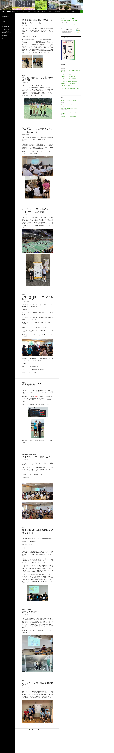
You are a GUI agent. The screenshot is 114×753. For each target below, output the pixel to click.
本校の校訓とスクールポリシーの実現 (70, 66)
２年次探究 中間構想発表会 (36, 457)
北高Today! (19, 11)
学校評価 (3, 18)
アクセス (3, 21)
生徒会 (27, 127)
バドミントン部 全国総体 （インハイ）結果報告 (38, 210)
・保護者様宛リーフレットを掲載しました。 (70, 76)
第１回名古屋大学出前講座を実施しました (37, 531)
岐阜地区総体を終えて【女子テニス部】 (37, 78)
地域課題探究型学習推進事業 (27, 454)
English (77, 11)
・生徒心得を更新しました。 (67, 74)
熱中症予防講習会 (31, 612)
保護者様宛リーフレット (6, 31)
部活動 (23, 75)
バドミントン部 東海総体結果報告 (37, 684)
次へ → (42, 729)
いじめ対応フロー (5, 29)
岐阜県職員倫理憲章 (5, 26)
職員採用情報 (4, 35)
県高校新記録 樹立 (32, 384)
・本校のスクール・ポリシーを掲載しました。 (70, 83)
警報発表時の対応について (6, 16)
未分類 (23, 17)
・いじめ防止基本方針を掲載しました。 (69, 81)
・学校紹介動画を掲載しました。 (68, 85)
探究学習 (23, 294)
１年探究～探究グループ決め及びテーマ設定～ (37, 297)
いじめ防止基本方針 (5, 27)
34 (38, 729)
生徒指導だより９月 (66, 70)
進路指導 (23, 527)
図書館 (73, 11)
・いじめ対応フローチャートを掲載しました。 (70, 78)
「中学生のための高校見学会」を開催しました (37, 130)
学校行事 (23, 127)
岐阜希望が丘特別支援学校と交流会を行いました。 (37, 21)
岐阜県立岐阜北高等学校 (8, 11)
